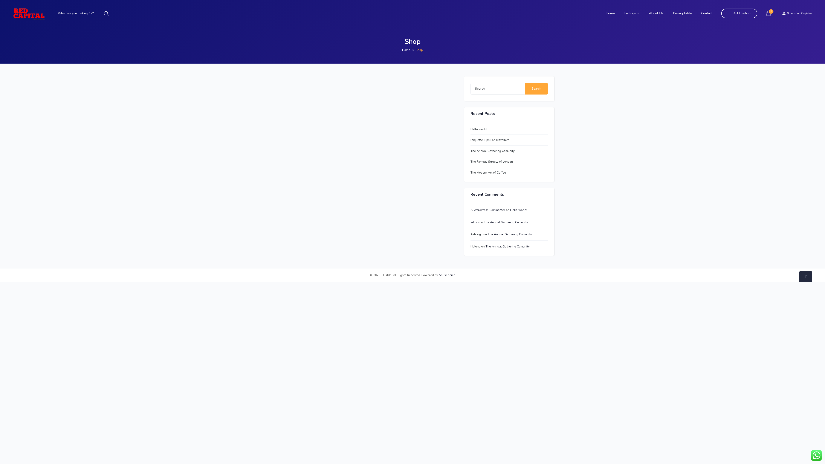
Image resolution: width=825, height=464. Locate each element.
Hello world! (479, 129)
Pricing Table (682, 13)
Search (536, 89)
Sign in (791, 13)
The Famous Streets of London (492, 162)
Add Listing (741, 13)
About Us (656, 13)
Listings (630, 13)
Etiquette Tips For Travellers (490, 140)
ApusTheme (447, 275)
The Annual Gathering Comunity (493, 151)
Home (610, 13)
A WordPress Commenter (488, 210)
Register (806, 13)
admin (475, 222)
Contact (707, 13)
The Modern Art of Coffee (488, 173)
